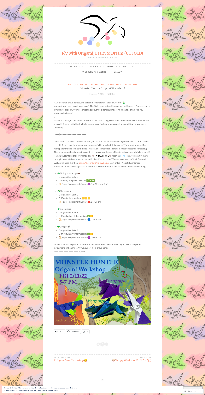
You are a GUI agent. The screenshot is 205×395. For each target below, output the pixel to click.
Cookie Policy (54, 390)
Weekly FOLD (115, 84)
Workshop (131, 84)
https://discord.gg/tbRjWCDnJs (94, 162)
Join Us (92, 66)
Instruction (97, 84)
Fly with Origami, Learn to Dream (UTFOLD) (102, 53)
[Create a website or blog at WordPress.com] (102, 380)
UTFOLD (111, 94)
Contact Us (126, 66)
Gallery (118, 72)
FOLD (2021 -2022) (77, 84)
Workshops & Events (94, 72)
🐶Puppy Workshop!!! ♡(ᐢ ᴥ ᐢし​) (131, 359)
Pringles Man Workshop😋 (70, 359)
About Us (75, 66)
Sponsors (108, 66)
